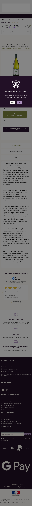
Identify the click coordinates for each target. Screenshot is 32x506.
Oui (20, 102)
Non (12, 102)
